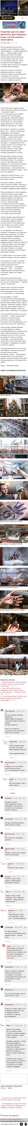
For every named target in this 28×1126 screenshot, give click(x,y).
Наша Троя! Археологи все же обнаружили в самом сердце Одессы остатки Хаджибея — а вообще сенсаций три (13, 691)
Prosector (8, 877)
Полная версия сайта (5, 1119)
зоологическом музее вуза (17, 335)
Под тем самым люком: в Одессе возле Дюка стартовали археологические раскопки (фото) (14, 698)
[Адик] (2, 892)
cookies (16, 1124)
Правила (3, 1088)
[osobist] (3, 864)
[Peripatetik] (2, 798)
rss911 (9, 946)
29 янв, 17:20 (20, 711)
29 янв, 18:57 (16, 877)
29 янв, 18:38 (20, 864)
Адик (7, 891)
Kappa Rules (13, 741)
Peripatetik (8, 798)
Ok (21, 1124)
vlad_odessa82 (9, 762)
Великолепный (10, 834)
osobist (10, 864)
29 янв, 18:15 (20, 849)
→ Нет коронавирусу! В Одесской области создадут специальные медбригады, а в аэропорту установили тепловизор (13, 1105)
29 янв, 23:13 (17, 891)
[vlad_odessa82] (2, 763)
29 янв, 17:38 (17, 798)
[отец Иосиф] (2, 819)
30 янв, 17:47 (19, 1004)
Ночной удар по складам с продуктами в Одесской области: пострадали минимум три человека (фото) (8, 13)
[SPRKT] (4, 779)
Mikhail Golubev (10, 849)
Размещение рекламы (16, 1119)
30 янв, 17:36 (19, 990)
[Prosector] (2, 877)
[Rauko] (2, 1026)
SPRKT (11, 779)
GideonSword (9, 967)
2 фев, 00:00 (22, 741)
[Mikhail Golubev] (2, 849)
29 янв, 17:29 (22, 762)
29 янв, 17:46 (22, 779)
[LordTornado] (2, 927)
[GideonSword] (2, 967)
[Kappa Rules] (4, 744)
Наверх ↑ (10, 1088)
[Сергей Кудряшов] (14, 394)
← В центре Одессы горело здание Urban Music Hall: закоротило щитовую (13, 1099)
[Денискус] (4, 911)
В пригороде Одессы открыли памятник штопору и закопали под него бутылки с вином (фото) (14, 684)
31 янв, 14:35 (18, 1025)
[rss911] (3, 946)
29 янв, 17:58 (20, 834)
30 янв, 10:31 (16, 946)
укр (22, 18)
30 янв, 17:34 (19, 967)
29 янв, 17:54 (18, 819)
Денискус (12, 910)
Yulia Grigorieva (10, 711)
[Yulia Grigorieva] (2, 711)
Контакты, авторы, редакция (7, 1121)
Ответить (8, 737)
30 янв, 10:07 (18, 927)
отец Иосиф (9, 819)
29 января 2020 (5, 43)
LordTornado (9, 927)
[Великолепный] (2, 834)
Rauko (8, 1025)
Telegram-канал (20, 1121)
